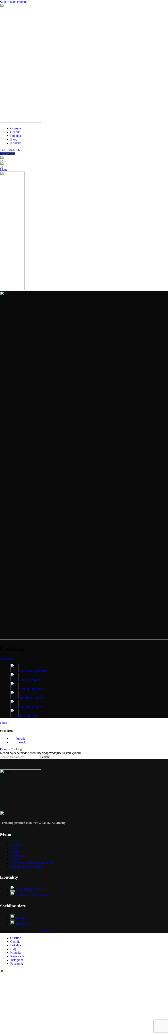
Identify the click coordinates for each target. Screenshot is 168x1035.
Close (3, 722)
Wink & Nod (46, 931)
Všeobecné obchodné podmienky (31, 863)
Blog (13, 848)
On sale (20, 738)
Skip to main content (13, 1)
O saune (15, 852)
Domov (5, 749)
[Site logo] (20, 121)
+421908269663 (11, 150)
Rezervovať (7, 153)
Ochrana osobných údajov (27, 866)
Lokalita (15, 844)
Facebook (22, 918)
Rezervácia (17, 855)
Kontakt (15, 859)
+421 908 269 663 (28, 889)
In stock (20, 742)
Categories (7, 658)
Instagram (22, 924)
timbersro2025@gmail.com (33, 895)
